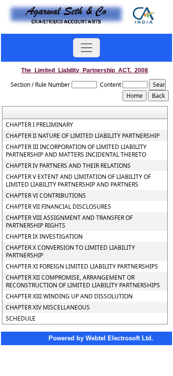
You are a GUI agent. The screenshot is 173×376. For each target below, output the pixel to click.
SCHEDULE (21, 318)
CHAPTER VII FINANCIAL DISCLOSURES (58, 207)
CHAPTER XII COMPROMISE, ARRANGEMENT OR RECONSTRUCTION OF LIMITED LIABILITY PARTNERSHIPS (83, 281)
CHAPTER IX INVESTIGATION (44, 237)
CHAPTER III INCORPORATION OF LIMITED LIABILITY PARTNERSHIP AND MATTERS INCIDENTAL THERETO (76, 151)
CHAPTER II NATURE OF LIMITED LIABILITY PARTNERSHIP (83, 136)
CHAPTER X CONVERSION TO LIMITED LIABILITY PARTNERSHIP (70, 251)
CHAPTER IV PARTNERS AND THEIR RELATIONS (68, 166)
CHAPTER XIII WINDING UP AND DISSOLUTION (69, 296)
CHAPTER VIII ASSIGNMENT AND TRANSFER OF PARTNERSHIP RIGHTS (69, 221)
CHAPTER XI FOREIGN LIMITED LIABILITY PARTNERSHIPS (82, 266)
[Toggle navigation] (86, 47)
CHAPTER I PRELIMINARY (39, 125)
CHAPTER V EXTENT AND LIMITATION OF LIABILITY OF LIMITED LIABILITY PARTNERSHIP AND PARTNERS (78, 180)
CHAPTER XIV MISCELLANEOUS (48, 307)
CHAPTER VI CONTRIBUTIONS (46, 196)
